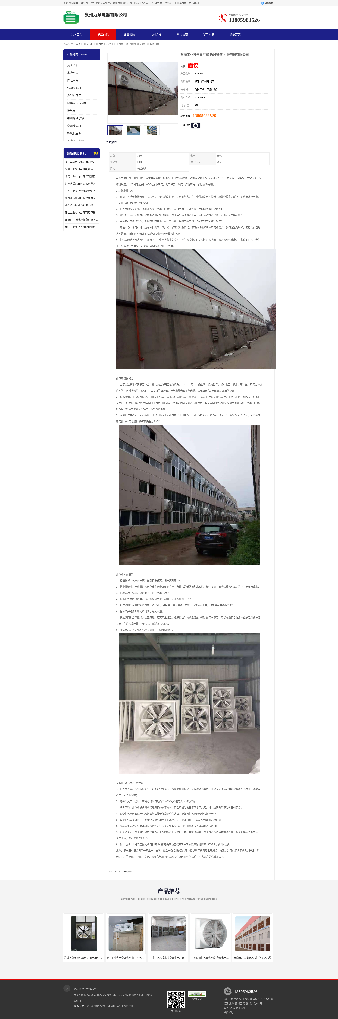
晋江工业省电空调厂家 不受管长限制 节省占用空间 (82, 212)
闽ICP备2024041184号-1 (109, 994)
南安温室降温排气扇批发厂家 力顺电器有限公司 (218, 957)
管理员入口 (117, 1006)
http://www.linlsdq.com (121, 871)
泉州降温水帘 (75, 118)
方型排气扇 (74, 95)
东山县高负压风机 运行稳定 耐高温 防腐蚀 (82, 162)
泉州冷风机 (74, 125)
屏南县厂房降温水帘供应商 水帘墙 (168, 957)
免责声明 (105, 1006)
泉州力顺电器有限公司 (133, 994)
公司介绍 (155, 34)
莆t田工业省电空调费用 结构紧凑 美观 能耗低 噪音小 (82, 219)
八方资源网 (93, 1006)
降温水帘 (72, 80)
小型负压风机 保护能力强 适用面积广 (82, 205)
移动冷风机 (74, 88)
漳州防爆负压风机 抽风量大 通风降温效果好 (82, 183)
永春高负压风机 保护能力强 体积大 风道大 (82, 198)
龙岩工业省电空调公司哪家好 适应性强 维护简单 (82, 227)
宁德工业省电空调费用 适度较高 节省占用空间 (82, 169)
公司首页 (76, 34)
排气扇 (100, 44)
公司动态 (182, 34)
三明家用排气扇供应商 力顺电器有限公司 (129, 957)
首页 (78, 44)
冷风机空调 (74, 133)
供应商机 (103, 34)
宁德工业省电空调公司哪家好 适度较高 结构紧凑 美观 (82, 176)
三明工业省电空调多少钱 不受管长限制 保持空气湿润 (82, 191)
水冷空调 (72, 72)
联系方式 (235, 34)
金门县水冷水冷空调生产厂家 (84, 957)
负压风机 (72, 65)
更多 (95, 153)
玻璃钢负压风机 (77, 103)
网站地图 (128, 1006)
